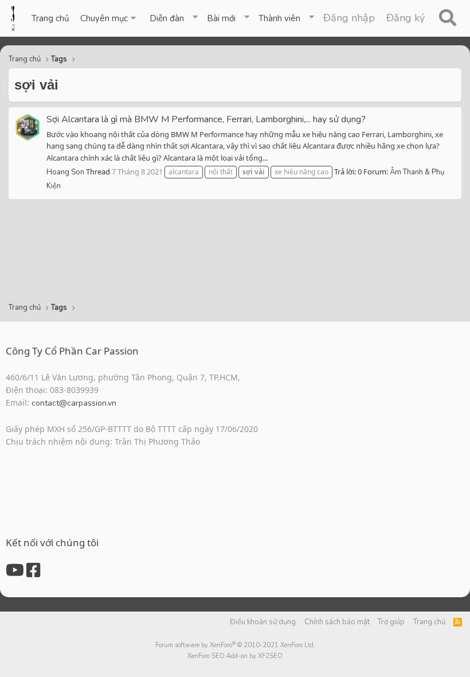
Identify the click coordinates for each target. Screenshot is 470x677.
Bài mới (221, 18)
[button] (109, 18)
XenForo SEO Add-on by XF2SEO (235, 656)
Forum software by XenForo (235, 645)
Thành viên (279, 18)
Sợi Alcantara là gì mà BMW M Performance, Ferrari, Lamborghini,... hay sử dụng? (206, 119)
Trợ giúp (391, 622)
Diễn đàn (167, 18)
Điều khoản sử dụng (263, 622)
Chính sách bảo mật (337, 622)
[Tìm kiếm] (447, 18)
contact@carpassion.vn (74, 403)
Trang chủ (50, 18)
